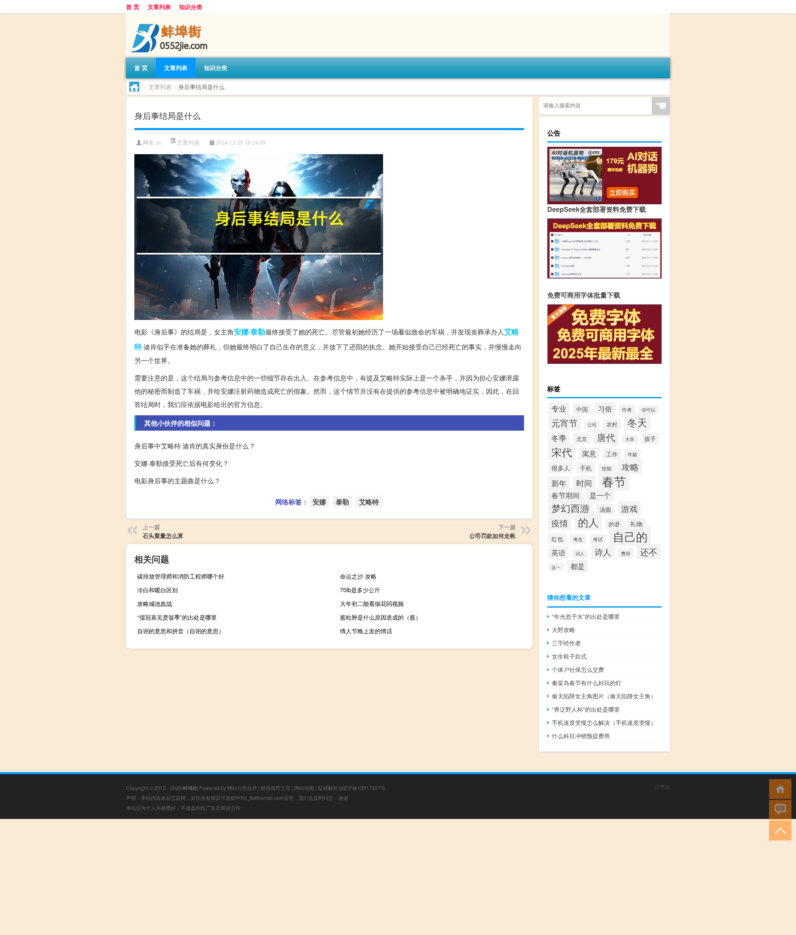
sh (158, 143)
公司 (592, 424)
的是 (614, 524)
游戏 (629, 508)
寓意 (589, 453)
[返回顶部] (778, 830)
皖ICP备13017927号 (362, 787)
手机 (586, 467)
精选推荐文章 (276, 787)
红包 (557, 539)
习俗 (605, 409)
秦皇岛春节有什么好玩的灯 (586, 682)
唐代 (606, 437)
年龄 (633, 454)
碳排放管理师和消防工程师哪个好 (180, 576)
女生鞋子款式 (569, 656)
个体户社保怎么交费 (578, 669)
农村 (612, 424)
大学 (629, 439)
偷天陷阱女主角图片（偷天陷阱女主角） (604, 696)
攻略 (630, 466)
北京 (581, 439)
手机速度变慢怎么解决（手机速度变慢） (604, 722)
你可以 (648, 410)
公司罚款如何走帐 (492, 535)
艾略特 (369, 501)
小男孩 (662, 786)
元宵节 (564, 423)
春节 (614, 480)
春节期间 (565, 495)
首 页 (132, 6)
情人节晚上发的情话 (366, 631)
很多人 (560, 467)
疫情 (559, 523)
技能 (607, 468)
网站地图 (304, 787)
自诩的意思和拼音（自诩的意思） (180, 631)
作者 (627, 409)
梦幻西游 (570, 507)
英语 (558, 552)
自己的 (630, 536)
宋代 (561, 451)
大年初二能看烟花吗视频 (372, 603)
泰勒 (257, 331)
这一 (556, 567)
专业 (558, 408)
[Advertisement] (249, 877)
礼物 (636, 523)
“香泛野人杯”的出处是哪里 (586, 709)
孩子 (650, 438)
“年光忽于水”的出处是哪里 (586, 616)
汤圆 (605, 509)
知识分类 (190, 6)
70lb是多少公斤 (360, 590)
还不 (649, 551)
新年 (558, 482)
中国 (582, 409)
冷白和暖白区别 (157, 590)
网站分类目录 (242, 787)
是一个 (600, 495)
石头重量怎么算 (163, 535)
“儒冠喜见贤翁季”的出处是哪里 (177, 617)
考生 (578, 539)
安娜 (241, 331)
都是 (577, 566)
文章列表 (159, 6)
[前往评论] (778, 809)
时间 (584, 482)
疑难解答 (328, 787)
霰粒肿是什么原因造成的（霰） (380, 617)
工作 (612, 454)
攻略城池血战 (154, 603)
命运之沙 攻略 (358, 576)
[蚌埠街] (169, 16)
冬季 (558, 438)
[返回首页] (778, 788)
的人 (588, 521)
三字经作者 (566, 643)
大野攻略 (563, 629)
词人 (580, 553)
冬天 (637, 422)
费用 (625, 553)
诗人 (603, 552)
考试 (598, 539)
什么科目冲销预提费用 (581, 736)
